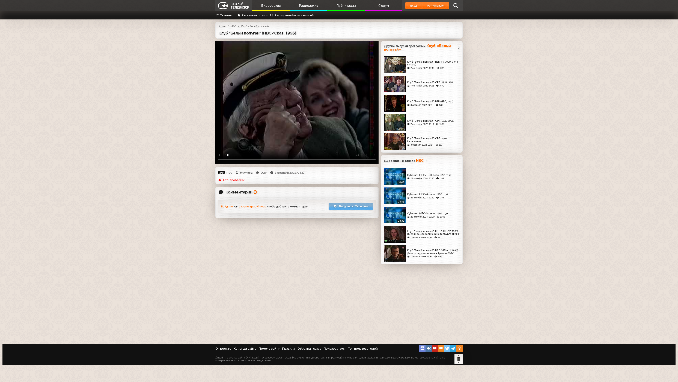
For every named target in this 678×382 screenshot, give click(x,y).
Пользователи (335, 348)
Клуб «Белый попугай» (255, 26)
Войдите (227, 206)
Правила (288, 348)
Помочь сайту (269, 348)
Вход (413, 5)
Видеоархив (271, 5)
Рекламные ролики (254, 15)
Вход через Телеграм (353, 206)
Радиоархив (308, 5)
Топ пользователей (363, 348)
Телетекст (227, 15)
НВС (233, 26)
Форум (383, 5)
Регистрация (435, 5)
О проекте (223, 348)
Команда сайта (245, 348)
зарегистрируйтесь (252, 206)
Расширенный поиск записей (294, 15)
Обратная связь (309, 348)
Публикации (346, 5)
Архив (222, 26)
